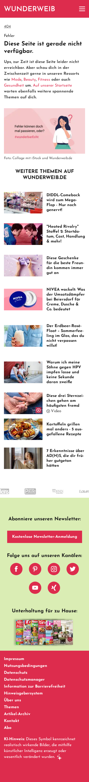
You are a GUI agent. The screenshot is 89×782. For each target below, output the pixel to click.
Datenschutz (15, 673)
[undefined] (24, 496)
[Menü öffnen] (82, 9)
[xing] (53, 589)
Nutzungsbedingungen (25, 666)
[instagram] (53, 570)
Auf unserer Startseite (52, 86)
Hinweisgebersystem (23, 693)
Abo (7, 728)
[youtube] (35, 589)
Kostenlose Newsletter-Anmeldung (44, 537)
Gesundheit (14, 86)
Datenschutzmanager (24, 680)
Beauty (29, 80)
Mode (16, 80)
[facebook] (16, 570)
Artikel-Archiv (17, 714)
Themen (11, 707)
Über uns (12, 700)
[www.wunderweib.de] (30, 9)
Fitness (44, 80)
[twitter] (72, 570)
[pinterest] (35, 570)
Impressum (14, 659)
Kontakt (11, 721)
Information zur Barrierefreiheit (34, 687)
